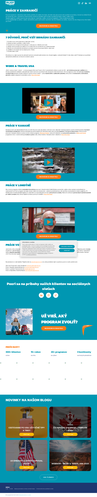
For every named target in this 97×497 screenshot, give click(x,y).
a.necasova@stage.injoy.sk (31, 267)
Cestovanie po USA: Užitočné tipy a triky (27, 429)
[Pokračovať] (7, 31)
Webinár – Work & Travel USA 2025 (70, 463)
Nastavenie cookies (42, 253)
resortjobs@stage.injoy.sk (32, 270)
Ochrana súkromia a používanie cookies (44, 488)
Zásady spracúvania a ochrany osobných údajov (24, 488)
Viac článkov (48, 477)
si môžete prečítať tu (31, 254)
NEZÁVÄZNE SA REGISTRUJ (54, 328)
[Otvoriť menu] (89, 3)
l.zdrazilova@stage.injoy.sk (33, 265)
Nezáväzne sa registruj (48, 26)
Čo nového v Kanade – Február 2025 (70, 429)
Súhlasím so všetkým (66, 246)
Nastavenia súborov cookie (25, 495)
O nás (7, 488)
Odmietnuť (67, 250)
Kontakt (11, 488)
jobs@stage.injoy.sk (36, 262)
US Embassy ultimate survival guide (26, 462)
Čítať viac (27, 434)
